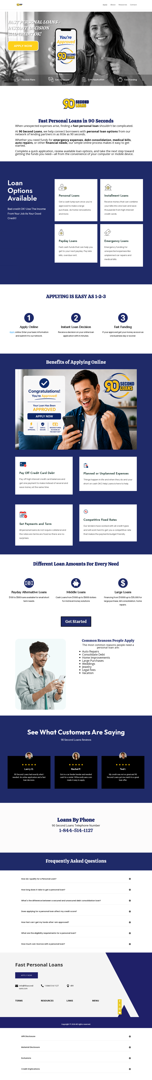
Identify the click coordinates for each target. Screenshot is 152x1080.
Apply (105, 5)
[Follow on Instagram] (120, 1009)
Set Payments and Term (35, 524)
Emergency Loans (116, 241)
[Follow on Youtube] (120, 1012)
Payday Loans (68, 241)
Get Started (76, 621)
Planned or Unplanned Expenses (106, 473)
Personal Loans (69, 195)
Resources (123, 5)
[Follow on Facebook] (120, 1001)
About (113, 5)
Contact (133, 5)
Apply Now (23, 45)
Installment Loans (116, 195)
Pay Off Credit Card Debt (37, 473)
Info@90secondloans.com (26, 987)
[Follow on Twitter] (120, 1005)
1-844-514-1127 (52, 985)
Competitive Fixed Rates (100, 520)
